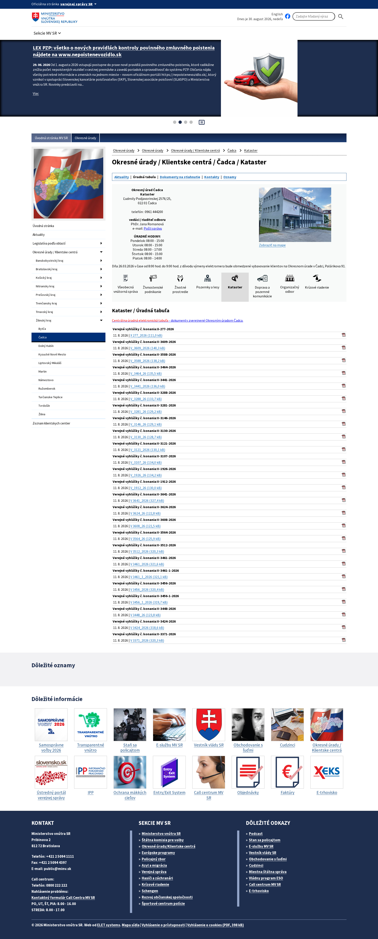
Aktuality (39, 235)
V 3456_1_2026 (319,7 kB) (149, 602)
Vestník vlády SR (262, 852)
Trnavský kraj (44, 312)
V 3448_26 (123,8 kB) (145, 615)
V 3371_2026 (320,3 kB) (147, 640)
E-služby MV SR (261, 846)
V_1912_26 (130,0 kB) (146, 488)
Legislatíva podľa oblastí (49, 243)
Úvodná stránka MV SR (51, 138)
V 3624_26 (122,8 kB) (145, 513)
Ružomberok (46, 389)
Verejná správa (154, 871)
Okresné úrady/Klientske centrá (168, 846)
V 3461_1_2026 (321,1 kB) (149, 577)
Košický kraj (44, 278)
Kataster (250, 150)
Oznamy (229, 177)
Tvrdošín (44, 406)
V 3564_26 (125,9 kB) (145, 538)
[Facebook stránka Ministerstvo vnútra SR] (287, 16)
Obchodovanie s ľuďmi (268, 859)
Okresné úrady (85, 138)
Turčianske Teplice (50, 397)
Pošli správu (153, 228)
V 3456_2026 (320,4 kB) (147, 589)
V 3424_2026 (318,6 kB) (147, 627)
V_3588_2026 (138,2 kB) (147, 361)
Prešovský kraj (45, 295)
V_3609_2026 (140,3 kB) (147, 348)
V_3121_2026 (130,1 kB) (147, 449)
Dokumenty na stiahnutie (180, 177)
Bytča (42, 329)
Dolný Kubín (46, 346)
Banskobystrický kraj (49, 261)
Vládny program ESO (266, 878)
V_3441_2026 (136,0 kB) (147, 386)
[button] (48, 32)
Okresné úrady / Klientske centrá (55, 252)
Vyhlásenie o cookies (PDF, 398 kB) (215, 925)
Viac (36, 93)
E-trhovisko (259, 890)
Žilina (41, 414)
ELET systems (108, 925)
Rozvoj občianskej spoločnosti (167, 897)
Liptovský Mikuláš (49, 363)
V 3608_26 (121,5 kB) (145, 526)
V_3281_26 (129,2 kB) (146, 411)
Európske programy (158, 852)
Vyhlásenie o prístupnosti (163, 925)
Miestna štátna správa (268, 871)
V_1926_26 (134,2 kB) (146, 475)
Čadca (42, 337)
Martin (42, 371)
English (277, 14)
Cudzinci (256, 865)
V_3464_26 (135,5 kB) (146, 373)
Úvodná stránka (43, 226)
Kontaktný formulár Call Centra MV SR (63, 897)
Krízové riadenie (155, 884)
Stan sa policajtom (264, 840)
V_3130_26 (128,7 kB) (146, 437)
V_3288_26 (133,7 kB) (146, 399)
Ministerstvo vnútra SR (161, 833)
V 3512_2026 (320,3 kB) (147, 551)
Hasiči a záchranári (157, 878)
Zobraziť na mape (272, 245)
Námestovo (46, 380)
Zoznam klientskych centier (51, 423)
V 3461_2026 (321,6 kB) (147, 564)
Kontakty (211, 177)
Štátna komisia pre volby (163, 840)
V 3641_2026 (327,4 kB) (147, 500)
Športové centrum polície (163, 903)
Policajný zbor (154, 859)
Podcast (256, 833)
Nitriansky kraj (45, 286)
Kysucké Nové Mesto (52, 354)
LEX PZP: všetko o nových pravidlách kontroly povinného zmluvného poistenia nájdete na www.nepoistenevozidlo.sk (124, 51)
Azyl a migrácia (154, 865)
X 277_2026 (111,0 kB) (146, 335)
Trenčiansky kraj (46, 303)
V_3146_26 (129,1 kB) (146, 424)
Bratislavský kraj (46, 269)
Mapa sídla (131, 925)
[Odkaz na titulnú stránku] (56, 16)
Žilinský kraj (43, 320)
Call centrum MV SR (265, 884)
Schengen (150, 890)
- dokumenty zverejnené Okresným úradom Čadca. (177, 320)
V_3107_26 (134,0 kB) (146, 462)
